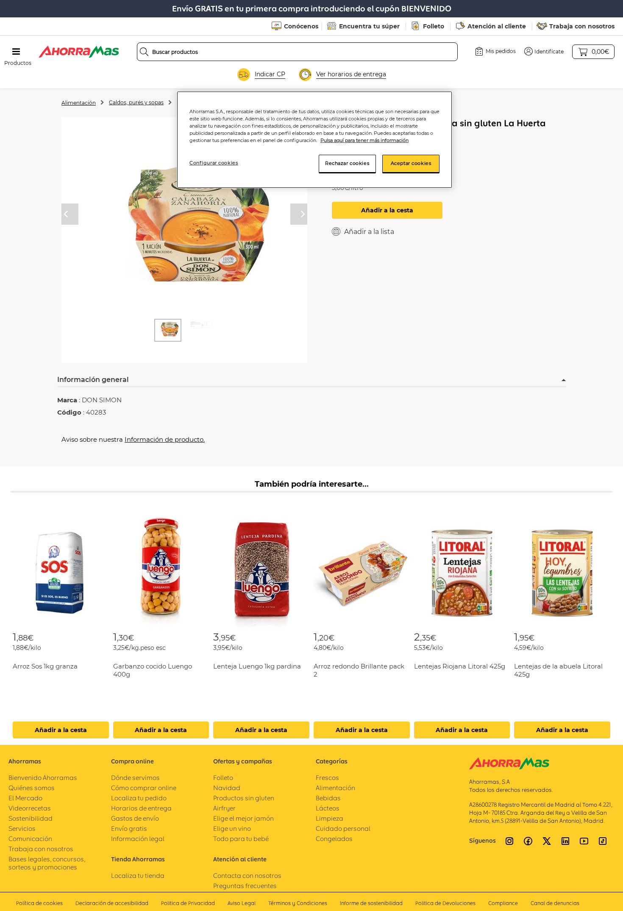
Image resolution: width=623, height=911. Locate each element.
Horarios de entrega (141, 808)
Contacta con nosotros (247, 876)
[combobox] (297, 51)
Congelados (334, 839)
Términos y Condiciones (297, 903)
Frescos (327, 778)
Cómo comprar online (143, 788)
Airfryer (224, 808)
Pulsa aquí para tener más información (364, 140)
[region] (314, 139)
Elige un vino (232, 829)
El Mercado (25, 798)
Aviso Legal (242, 903)
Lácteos (327, 808)
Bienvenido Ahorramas (42, 778)
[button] (544, 51)
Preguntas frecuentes (245, 886)
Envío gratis (129, 829)
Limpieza (329, 818)
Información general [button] (93, 380)
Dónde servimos (135, 778)
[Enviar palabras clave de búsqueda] (144, 51)
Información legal (137, 839)
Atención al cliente (496, 26)
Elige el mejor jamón (243, 818)
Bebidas (328, 798)
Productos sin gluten (243, 798)
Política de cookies (39, 903)
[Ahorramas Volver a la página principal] (79, 52)
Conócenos (301, 26)
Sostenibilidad (30, 818)
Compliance (503, 903)
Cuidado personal (343, 829)
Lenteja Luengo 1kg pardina (257, 666)
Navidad (226, 788)
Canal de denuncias (555, 903)
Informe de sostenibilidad (371, 903)
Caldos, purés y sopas (136, 102)
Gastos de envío (135, 818)
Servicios (22, 829)
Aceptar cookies (411, 163)
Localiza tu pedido (139, 798)
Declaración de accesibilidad (111, 903)
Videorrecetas (29, 808)
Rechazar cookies (347, 163)
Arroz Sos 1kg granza (45, 666)
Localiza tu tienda (137, 876)
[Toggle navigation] (16, 52)
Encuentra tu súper (369, 26)
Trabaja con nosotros (582, 26)
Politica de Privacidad (188, 903)
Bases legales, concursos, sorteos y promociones (46, 863)
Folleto (433, 26)
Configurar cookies (213, 163)
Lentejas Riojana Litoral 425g (459, 666)
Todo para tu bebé (241, 839)
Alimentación (78, 103)
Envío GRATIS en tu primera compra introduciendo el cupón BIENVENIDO (311, 9)
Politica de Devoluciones (445, 903)
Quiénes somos (31, 788)
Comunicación (30, 839)
